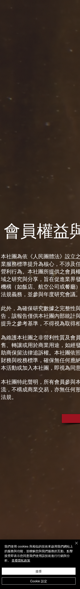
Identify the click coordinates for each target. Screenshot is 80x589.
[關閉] (73, 545)
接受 (39, 571)
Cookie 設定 (38, 581)
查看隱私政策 (21, 560)
